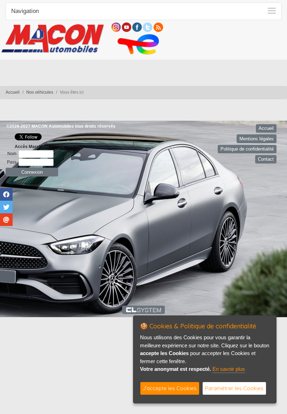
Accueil (13, 92)
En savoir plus (228, 369)
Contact (266, 159)
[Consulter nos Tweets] (148, 27)
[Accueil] (52, 38)
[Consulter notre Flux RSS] (158, 27)
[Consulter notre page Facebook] (137, 27)
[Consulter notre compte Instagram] (116, 27)
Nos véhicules (39, 92)
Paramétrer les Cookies (234, 388)
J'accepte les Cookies (170, 388)
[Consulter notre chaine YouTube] (126, 27)
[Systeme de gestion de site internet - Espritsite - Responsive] (143, 310)
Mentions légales (256, 138)
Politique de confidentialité (247, 149)
